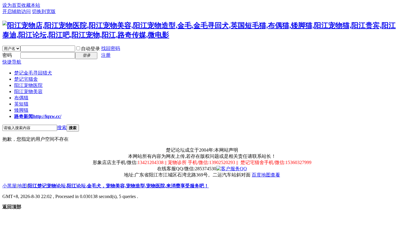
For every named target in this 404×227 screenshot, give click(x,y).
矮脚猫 (21, 110)
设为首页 (11, 5)
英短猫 (21, 103)
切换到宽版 (44, 11)
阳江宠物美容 (28, 91)
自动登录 (90, 48)
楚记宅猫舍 (26, 79)
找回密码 (110, 48)
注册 (106, 55)
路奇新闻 (37, 116)
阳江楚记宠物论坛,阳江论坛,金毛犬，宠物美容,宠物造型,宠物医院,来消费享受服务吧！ (118, 185)
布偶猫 (21, 97)
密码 (7, 55)
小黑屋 (9, 185)
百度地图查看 (266, 174)
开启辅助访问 (16, 11)
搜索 (62, 127)
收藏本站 (30, 5)
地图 (22, 185)
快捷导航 (11, 61)
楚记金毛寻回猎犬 (33, 72)
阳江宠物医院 (28, 85)
